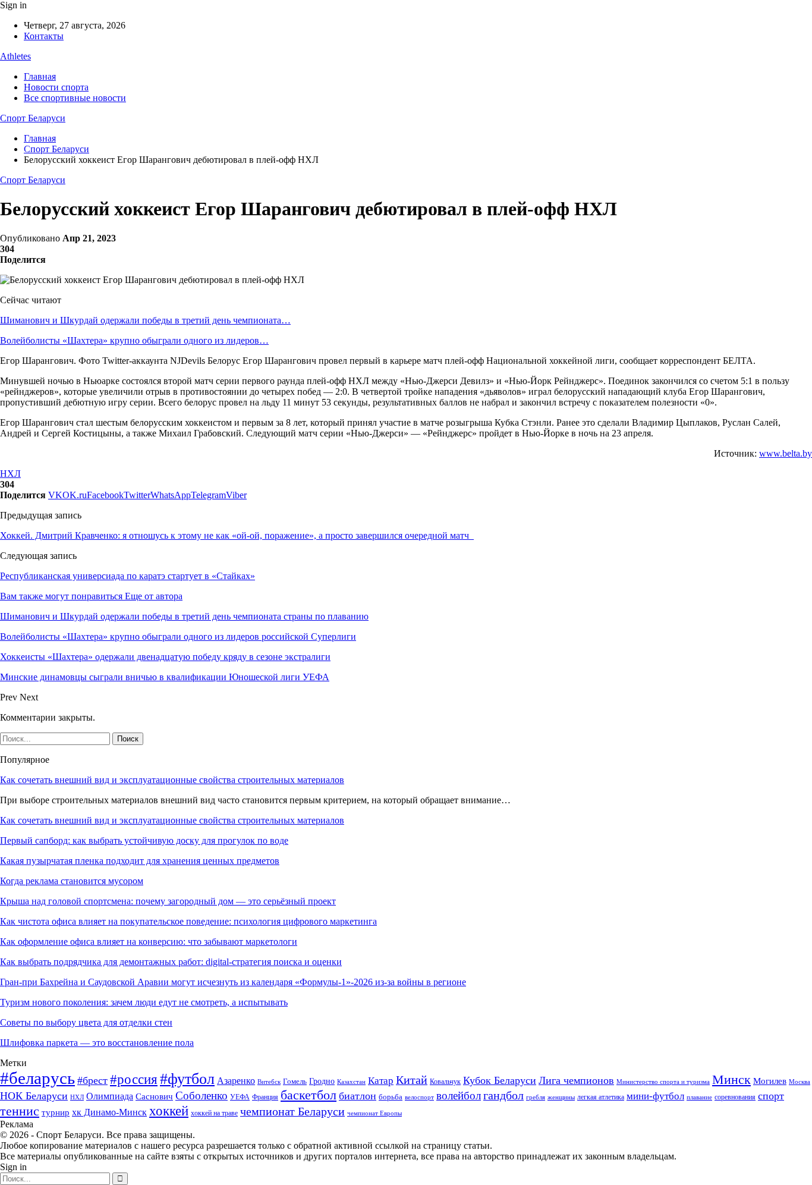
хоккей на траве (214, 1113)
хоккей (168, 1110)
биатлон (357, 1096)
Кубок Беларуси (499, 1080)
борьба (390, 1096)
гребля (535, 1097)
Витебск (269, 1082)
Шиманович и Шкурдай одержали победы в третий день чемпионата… (145, 320)
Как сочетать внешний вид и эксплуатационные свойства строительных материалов (172, 780)
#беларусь (37, 1077)
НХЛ (10, 474)
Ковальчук (445, 1081)
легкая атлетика (600, 1097)
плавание (699, 1097)
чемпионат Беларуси (292, 1111)
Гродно (322, 1081)
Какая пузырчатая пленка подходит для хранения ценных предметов (139, 861)
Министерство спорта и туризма (663, 1082)
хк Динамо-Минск (109, 1112)
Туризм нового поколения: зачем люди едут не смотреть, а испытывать (144, 1002)
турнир (56, 1112)
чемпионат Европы (374, 1113)
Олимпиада (109, 1096)
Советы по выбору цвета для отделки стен (86, 1022)
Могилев (769, 1081)
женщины (561, 1097)
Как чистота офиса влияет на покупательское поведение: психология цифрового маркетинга (188, 921)
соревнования (735, 1097)
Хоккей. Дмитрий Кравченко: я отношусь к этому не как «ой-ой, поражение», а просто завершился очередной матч (237, 535)
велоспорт (419, 1097)
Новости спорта (56, 87)
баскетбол (308, 1095)
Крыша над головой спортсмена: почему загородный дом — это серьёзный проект (168, 901)
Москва (799, 1081)
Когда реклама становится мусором (71, 881)
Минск (731, 1079)
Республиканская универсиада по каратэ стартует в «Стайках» (127, 576)
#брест (92, 1080)
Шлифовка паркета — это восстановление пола (97, 1043)
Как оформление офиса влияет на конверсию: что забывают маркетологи (148, 941)
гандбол (503, 1095)
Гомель (295, 1081)
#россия (134, 1079)
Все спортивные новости (75, 98)
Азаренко (236, 1081)
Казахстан (351, 1081)
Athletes (15, 56)
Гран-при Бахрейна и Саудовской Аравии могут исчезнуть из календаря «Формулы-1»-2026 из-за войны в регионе (233, 982)
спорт (771, 1096)
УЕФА (240, 1097)
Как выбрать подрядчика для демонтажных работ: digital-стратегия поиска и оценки (171, 962)
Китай (411, 1080)
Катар (381, 1080)
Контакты (44, 36)
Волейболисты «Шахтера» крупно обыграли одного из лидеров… (134, 340)
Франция (265, 1097)
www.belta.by (785, 453)
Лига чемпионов (576, 1080)
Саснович (154, 1096)
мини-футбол (655, 1096)
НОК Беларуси (34, 1096)
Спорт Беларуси (32, 118)
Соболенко (201, 1095)
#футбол (187, 1078)
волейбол (458, 1095)
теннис (19, 1111)
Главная (40, 76)
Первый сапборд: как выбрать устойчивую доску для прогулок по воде (144, 840)
